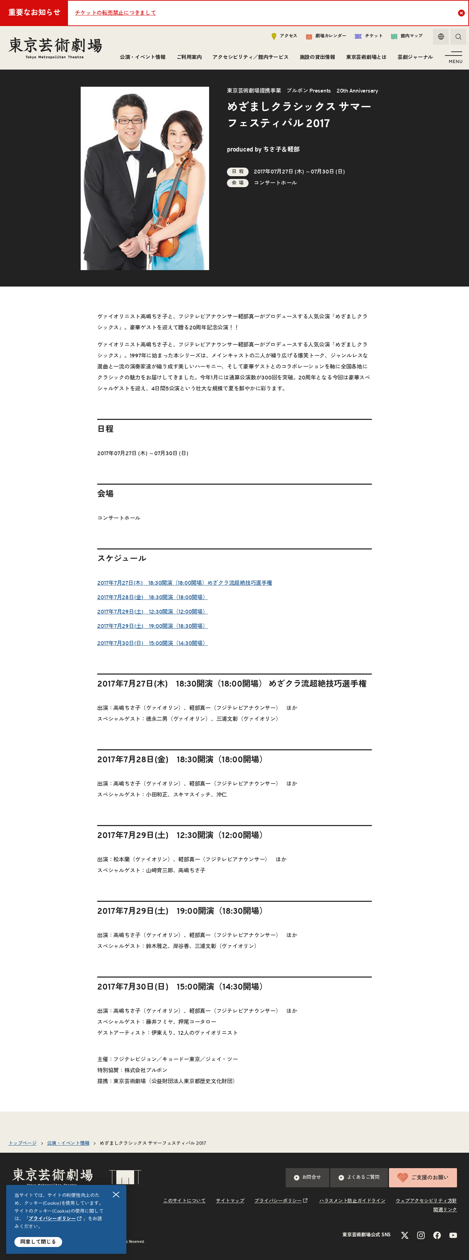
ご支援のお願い (430, 1177)
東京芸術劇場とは (366, 57)
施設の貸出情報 (317, 57)
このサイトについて (184, 1201)
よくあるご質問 (363, 1177)
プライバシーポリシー (52, 1218)
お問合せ (311, 1177)
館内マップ (412, 36)
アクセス (288, 36)
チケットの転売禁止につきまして (115, 13)
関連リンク (445, 1210)
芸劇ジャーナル (415, 57)
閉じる (116, 1194)
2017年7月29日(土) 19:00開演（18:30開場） (152, 626)
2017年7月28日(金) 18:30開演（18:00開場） (152, 597)
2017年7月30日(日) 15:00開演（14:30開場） (152, 643)
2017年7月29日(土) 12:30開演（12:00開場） (152, 612)
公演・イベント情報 (142, 57)
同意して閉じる (38, 1242)
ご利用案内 (189, 57)
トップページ (22, 1143)
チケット (373, 36)
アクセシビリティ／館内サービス (250, 57)
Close (461, 13)
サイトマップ (230, 1201)
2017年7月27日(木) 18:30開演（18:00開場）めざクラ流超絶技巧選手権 (184, 583)
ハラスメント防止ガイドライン (352, 1201)
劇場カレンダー (331, 36)
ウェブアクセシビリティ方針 (426, 1201)
